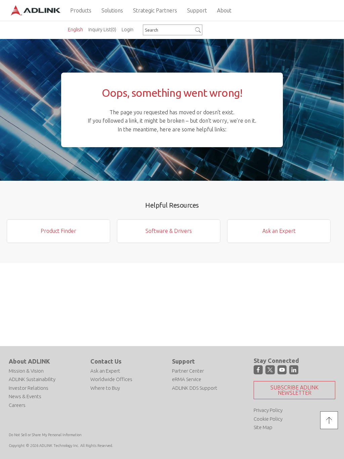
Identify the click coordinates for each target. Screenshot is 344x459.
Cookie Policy (268, 419)
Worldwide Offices (111, 379)
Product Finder (58, 231)
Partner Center (188, 371)
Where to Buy (105, 388)
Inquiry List (102, 29)
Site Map (263, 427)
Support (183, 361)
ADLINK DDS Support (194, 388)
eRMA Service (186, 379)
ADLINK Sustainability (32, 379)
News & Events (25, 396)
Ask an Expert (279, 231)
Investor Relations (28, 388)
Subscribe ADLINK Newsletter (294, 390)
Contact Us (106, 361)
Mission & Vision (26, 371)
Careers (17, 405)
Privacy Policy (268, 410)
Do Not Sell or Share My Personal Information (45, 435)
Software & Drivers (168, 231)
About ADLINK (29, 361)
